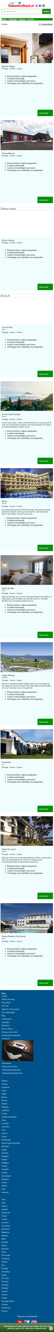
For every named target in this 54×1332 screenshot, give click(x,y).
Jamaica (4, 1206)
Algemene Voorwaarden (10, 1009)
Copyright (5, 1022)
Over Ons (5, 1006)
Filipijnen (5, 1163)
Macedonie (6, 1229)
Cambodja (5, 1110)
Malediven (5, 1232)
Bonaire (4, 1100)
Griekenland (6, 1176)
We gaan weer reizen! (10, 1032)
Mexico (4, 1245)
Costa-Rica (6, 1127)
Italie (3, 1203)
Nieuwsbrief (6, 1003)
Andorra (5, 1084)
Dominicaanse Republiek (11, 1143)
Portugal (13, 19)
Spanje (4, 1275)
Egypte (4, 1150)
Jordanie (5, 1209)
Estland (4, 1159)
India (3, 1189)
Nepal (4, 1252)
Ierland (4, 1182)
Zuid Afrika (6, 1308)
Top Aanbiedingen (8, 1012)
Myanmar (5, 1249)
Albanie (4, 1081)
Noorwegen (6, 1255)
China (4, 1120)
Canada (4, 1114)
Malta (4, 1239)
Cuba (3, 1130)
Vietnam (5, 1304)
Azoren (22, 19)
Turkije (4, 1298)
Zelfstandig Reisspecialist (11, 1035)
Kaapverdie (6, 1213)
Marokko (5, 1242)
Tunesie (4, 1295)
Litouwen (5, 1222)
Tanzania (5, 1285)
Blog (3, 1016)
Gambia (4, 1173)
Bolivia (4, 1097)
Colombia (5, 1123)
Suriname (5, 1282)
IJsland (4, 1186)
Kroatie (4, 1216)
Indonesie (5, 1192)
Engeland (5, 1156)
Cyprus (4, 1137)
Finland (4, 1166)
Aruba (4, 1091)
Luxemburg (6, 1226)
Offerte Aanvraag (8, 999)
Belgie (4, 1094)
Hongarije (5, 1179)
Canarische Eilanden (9, 1117)
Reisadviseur (6, 1063)
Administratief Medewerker (12, 1073)
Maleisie (5, 1236)
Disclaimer (6, 1026)
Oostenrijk (5, 1259)
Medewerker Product (9, 1067)
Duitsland (5, 1146)
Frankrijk (5, 1169)
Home (4, 19)
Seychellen (6, 1272)
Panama (4, 1262)
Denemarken (6, 1140)
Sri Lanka (5, 1278)
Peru (3, 1265)
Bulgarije (5, 1107)
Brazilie (4, 1104)
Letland (4, 1219)
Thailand (5, 1288)
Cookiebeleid (6, 1019)
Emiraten (5, 1153)
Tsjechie (5, 1291)
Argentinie (5, 1087)
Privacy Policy (7, 1029)
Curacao (5, 1133)
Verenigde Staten (8, 1301)
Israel (4, 1200)
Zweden (4, 1311)
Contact (4, 996)
